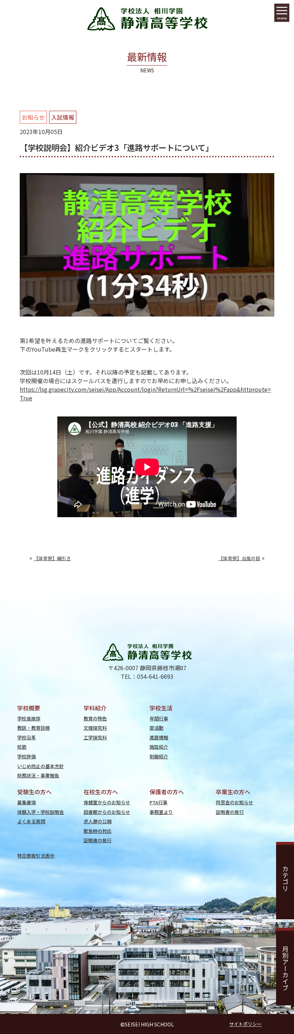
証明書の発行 (98, 840)
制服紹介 (159, 756)
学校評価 (26, 756)
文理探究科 (95, 727)
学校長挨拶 (29, 718)
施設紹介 (159, 746)
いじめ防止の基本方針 (40, 766)
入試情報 (62, 117)
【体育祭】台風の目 (239, 558)
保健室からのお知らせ (107, 802)
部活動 (156, 727)
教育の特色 (95, 718)
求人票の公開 (98, 821)
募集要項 (26, 802)
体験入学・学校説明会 (40, 812)
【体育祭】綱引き (52, 558)
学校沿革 (26, 737)
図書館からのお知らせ (107, 812)
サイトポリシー (245, 1023)
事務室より (161, 812)
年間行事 (159, 718)
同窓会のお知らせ (234, 802)
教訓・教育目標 (33, 727)
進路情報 (159, 737)
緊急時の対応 (98, 831)
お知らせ (33, 117)
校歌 (22, 746)
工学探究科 (95, 737)
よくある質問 (31, 821)
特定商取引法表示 (35, 855)
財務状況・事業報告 (38, 775)
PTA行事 (158, 802)
